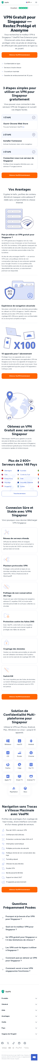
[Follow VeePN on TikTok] (13, 1043)
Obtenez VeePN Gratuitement (19, 55)
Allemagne (8, 471)
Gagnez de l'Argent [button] (9, 1034)
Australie (23, 471)
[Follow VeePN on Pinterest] (24, 1043)
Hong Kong (8, 478)
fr (29, 2)
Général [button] (5, 1004)
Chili (5, 475)
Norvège (7, 482)
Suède (22, 486)
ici (23, 127)
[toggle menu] (36, 2)
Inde (21, 478)
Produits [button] (5, 998)
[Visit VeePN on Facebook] (2, 1043)
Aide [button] (3, 1010)
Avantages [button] (6, 1016)
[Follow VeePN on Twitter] (8, 1043)
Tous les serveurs (19, 493)
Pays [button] (3, 1028)
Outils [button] (4, 1022)
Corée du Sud (25, 475)
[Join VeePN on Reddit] (19, 1043)
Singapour (7, 486)
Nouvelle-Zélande (26, 482)
